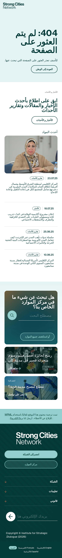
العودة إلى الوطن (44, 69)
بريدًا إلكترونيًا (16, 418)
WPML (8, 414)
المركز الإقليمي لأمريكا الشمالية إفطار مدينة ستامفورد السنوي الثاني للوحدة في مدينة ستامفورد (32, 263)
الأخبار (36, 208)
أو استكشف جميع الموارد (37, 336)
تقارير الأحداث (37, 178)
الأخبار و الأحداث (44, 120)
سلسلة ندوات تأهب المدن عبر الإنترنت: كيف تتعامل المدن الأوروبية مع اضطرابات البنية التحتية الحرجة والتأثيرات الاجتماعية (29, 240)
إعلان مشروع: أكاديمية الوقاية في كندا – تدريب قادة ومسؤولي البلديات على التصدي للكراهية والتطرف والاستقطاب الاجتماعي (31, 217)
